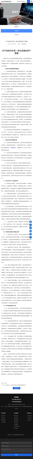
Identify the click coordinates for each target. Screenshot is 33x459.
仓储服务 (16, 424)
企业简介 (3, 415)
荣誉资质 (3, 420)
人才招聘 (3, 422)
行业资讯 (29, 418)
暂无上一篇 (4, 383)
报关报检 (16, 420)
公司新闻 (29, 415)
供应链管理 (16, 426)
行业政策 (16, 30)
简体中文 (23, 1)
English (19, 1)
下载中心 (16, 34)
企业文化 (3, 418)
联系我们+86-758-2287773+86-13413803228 (16, 399)
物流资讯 (16, 26)
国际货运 (16, 415)
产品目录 (16, 428)
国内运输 (16, 418)
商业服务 (16, 422)
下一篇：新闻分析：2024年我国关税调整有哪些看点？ (14, 385)
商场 (13, 147)
